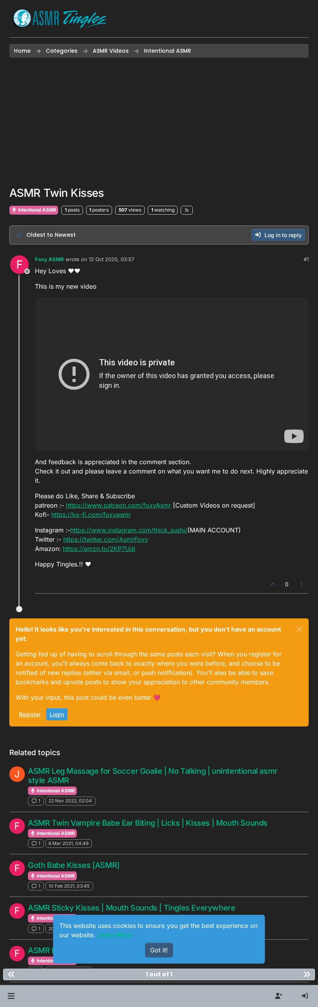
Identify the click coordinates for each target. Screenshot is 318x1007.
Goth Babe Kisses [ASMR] (73, 865)
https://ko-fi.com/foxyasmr (91, 514)
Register (30, 714)
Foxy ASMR (49, 259)
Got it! (159, 950)
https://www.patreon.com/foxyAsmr (118, 505)
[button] (11, 996)
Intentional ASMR (36, 210)
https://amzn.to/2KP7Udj (99, 549)
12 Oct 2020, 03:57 (111, 259)
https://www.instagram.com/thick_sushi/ (128, 530)
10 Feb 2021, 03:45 (69, 886)
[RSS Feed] (187, 210)
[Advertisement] (159, 122)
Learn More (115, 935)
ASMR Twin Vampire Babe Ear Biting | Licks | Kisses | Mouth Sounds (148, 823)
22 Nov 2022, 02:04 (70, 801)
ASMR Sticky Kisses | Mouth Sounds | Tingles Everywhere (131, 907)
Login (57, 714)
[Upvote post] (273, 584)
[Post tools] (302, 584)
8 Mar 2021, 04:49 (68, 843)
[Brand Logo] (59, 18)
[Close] (299, 629)
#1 (306, 259)
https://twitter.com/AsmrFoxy (105, 539)
